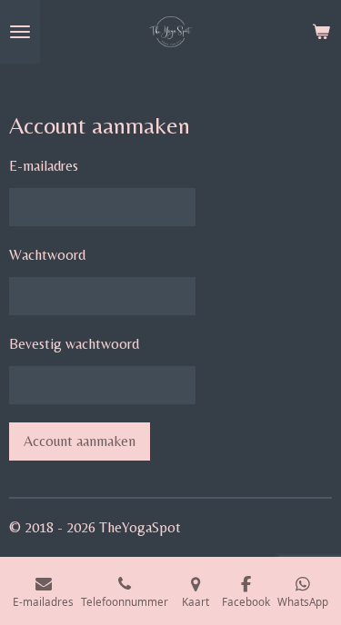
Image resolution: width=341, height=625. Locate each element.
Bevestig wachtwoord (74, 343)
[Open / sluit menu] (20, 32)
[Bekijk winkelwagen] (321, 32)
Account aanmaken (79, 441)
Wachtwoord (47, 254)
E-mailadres (43, 165)
